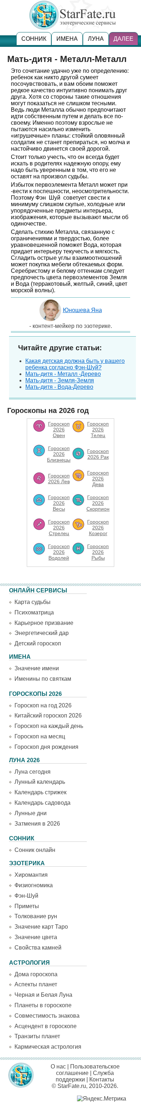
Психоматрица (34, 612)
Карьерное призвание (43, 623)
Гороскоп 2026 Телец (98, 429)
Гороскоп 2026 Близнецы (58, 454)
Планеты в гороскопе (43, 1005)
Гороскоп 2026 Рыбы (98, 552)
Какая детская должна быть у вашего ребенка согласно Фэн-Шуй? (75, 364)
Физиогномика (33, 885)
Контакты (101, 1079)
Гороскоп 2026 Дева (98, 478)
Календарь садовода (42, 803)
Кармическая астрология (47, 1047)
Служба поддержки (85, 1076)
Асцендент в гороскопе (45, 1026)
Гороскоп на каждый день (48, 726)
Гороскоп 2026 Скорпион (98, 503)
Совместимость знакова (47, 1016)
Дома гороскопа (35, 974)
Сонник (33, 39)
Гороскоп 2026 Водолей (59, 552)
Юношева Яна (82, 310)
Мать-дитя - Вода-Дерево (59, 387)
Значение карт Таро (41, 927)
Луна (96, 39)
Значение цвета (35, 937)
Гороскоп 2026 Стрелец (59, 527)
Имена (67, 39)
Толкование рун (35, 916)
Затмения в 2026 (37, 824)
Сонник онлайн (34, 850)
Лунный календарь (39, 782)
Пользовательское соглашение (88, 1069)
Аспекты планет (35, 984)
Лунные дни (30, 813)
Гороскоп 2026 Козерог (98, 527)
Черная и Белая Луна (43, 995)
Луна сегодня (32, 772)
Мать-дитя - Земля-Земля (59, 380)
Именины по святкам (42, 679)
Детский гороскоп (37, 643)
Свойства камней (37, 948)
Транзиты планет (37, 1036)
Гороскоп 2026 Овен (59, 429)
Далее (123, 39)
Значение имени (36, 668)
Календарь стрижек (40, 792)
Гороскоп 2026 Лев (59, 478)
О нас (58, 1066)
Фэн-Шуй (26, 896)
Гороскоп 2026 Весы (59, 503)
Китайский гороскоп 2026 (48, 715)
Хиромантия (31, 875)
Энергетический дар (41, 633)
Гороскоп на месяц (39, 736)
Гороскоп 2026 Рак (98, 454)
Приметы (26, 906)
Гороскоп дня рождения (46, 747)
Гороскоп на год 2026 (43, 705)
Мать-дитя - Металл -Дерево (63, 374)
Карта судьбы (32, 602)
